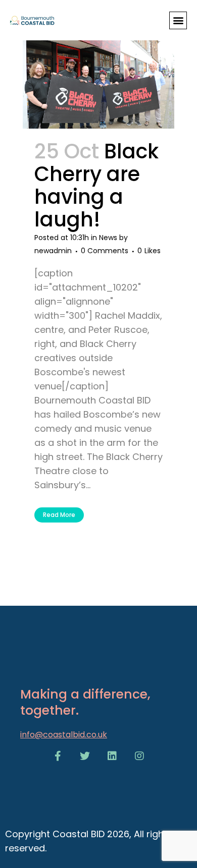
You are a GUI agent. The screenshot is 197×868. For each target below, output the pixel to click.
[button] (178, 20)
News (108, 238)
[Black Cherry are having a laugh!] (98, 71)
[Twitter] (85, 756)
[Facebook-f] (58, 756)
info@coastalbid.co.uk (63, 734)
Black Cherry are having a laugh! (96, 185)
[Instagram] (139, 756)
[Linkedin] (112, 756)
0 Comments (104, 251)
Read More (59, 514)
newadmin (53, 251)
